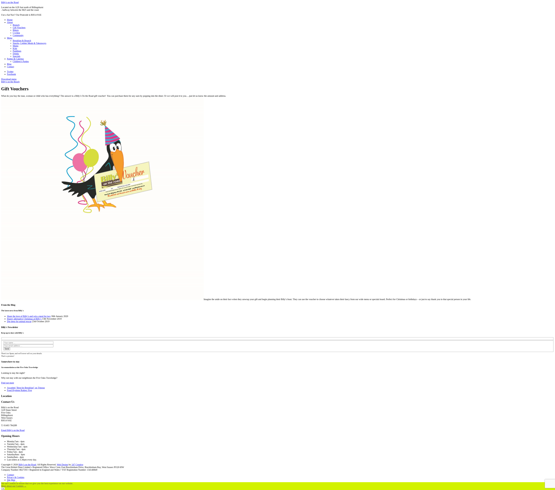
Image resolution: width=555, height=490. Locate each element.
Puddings (17, 51)
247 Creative (77, 464)
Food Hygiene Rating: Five (19, 390)
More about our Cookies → (13, 486)
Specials (16, 56)
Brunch (16, 25)
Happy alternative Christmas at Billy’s (24, 319)
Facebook (11, 74)
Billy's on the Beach (10, 81)
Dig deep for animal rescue (19, 321)
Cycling (16, 33)
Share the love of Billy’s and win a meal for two (29, 316)
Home (10, 20)
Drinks (16, 53)
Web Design (62, 464)
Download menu (8, 79)
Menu (9, 38)
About (10, 22)
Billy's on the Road (10, 2)
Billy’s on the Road (27, 464)
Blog (9, 64)
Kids (15, 48)
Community (18, 35)
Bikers (16, 30)
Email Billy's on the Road (13, 430)
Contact (10, 66)
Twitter (10, 71)
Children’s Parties (21, 61)
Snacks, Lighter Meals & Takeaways (29, 43)
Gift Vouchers (19, 27)
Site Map (11, 480)
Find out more (7, 383)
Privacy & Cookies (15, 477)
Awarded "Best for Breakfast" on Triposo (26, 387)
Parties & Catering (15, 59)
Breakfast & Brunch (22, 40)
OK (3, 488)
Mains (15, 46)
